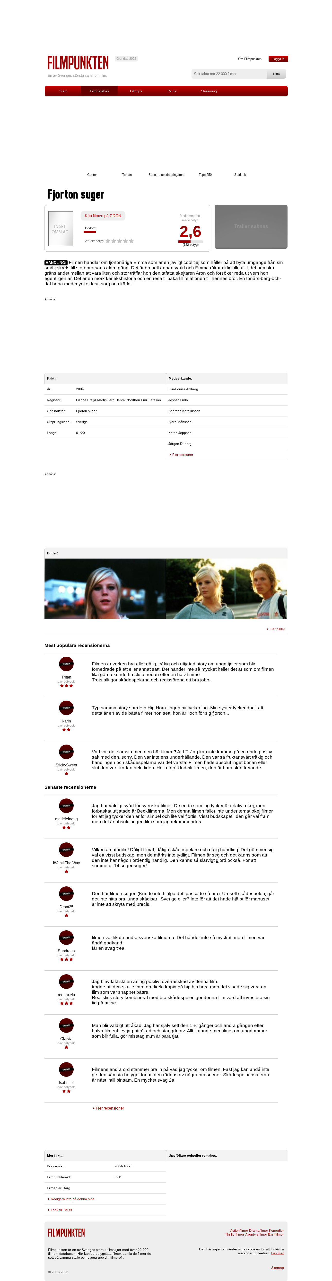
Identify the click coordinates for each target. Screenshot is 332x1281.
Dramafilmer (258, 1230)
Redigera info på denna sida (72, 1199)
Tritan (66, 677)
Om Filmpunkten (250, 59)
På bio (172, 91)
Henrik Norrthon (127, 400)
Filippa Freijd (86, 400)
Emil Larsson (151, 400)
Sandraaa (66, 951)
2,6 (190, 231)
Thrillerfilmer (234, 1234)
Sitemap (277, 1268)
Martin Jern (105, 400)
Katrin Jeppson (180, 433)
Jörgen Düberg (180, 444)
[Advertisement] (166, 133)
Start (63, 91)
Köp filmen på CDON (103, 216)
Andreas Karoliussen (184, 411)
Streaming (209, 91)
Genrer (92, 175)
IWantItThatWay (66, 863)
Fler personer (182, 455)
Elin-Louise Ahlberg (183, 389)
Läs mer (277, 1253)
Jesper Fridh (178, 400)
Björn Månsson (180, 422)
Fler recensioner (110, 1108)
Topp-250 (205, 175)
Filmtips (136, 91)
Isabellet (66, 1083)
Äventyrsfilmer (256, 1234)
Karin (66, 721)
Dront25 (66, 907)
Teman (127, 175)
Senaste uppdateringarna (166, 175)
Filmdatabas (99, 91)
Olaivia (66, 1039)
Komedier (276, 1230)
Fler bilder (277, 629)
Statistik (240, 175)
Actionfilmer (239, 1230)
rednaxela (66, 995)
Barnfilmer (276, 1234)
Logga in (278, 59)
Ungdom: (90, 228)
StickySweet (66, 765)
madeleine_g (66, 819)
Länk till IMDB (61, 1210)
